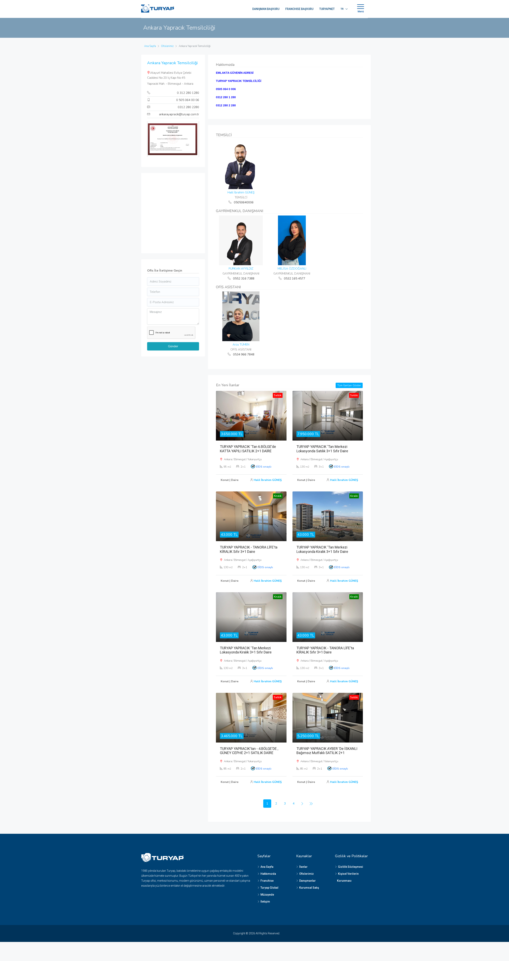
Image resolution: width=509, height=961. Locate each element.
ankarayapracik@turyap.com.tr (179, 114)
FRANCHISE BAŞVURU (299, 9)
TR (342, 9)
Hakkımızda (268, 873)
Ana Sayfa (266, 866)
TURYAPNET (327, 9)
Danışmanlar (307, 880)
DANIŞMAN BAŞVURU (265, 9)
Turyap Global (269, 887)
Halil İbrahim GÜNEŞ (240, 192)
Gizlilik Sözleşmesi (350, 866)
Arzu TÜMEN (241, 345)
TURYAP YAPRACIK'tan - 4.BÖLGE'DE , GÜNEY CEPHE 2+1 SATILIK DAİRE (249, 750)
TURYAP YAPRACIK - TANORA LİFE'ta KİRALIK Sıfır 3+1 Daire (248, 549)
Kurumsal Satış (309, 887)
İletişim (265, 901)
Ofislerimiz (306, 873)
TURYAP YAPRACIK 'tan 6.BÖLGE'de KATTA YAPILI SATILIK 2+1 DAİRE (248, 449)
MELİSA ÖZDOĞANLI (292, 269)
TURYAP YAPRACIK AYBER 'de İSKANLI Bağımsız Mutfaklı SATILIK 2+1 (326, 750)
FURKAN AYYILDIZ (241, 269)
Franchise (267, 880)
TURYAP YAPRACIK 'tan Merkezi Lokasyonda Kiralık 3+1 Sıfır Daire (322, 549)
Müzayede (267, 894)
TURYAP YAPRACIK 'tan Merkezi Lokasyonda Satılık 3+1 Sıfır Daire (322, 449)
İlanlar (303, 866)
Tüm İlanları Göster (349, 385)
